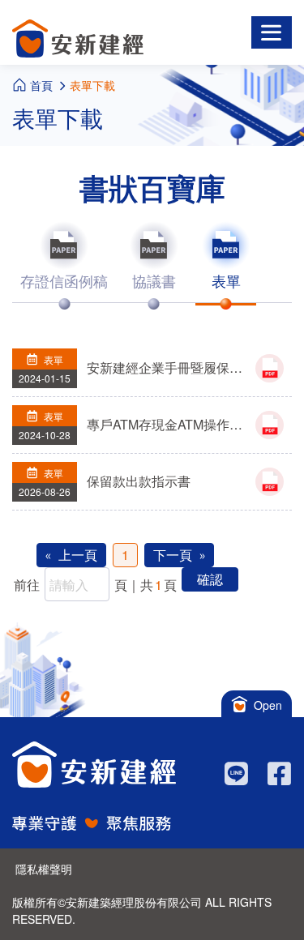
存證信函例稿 (64, 280)
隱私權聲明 (43, 869)
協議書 (154, 280)
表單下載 (92, 85)
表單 (226, 280)
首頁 (41, 85)
